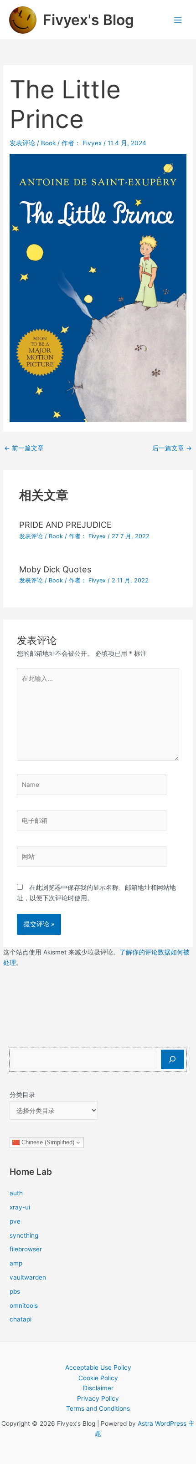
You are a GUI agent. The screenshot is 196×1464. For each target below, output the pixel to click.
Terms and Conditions (98, 1408)
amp (16, 1263)
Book (48, 143)
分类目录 (22, 1094)
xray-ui (20, 1207)
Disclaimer (98, 1388)
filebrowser (26, 1249)
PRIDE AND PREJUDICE (65, 525)
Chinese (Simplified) (47, 1142)
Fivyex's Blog (88, 20)
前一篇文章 (24, 448)
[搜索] (172, 1059)
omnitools (24, 1305)
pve (15, 1221)
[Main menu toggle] (178, 19)
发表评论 (22, 143)
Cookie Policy (98, 1378)
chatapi (20, 1319)
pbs (15, 1291)
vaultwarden (28, 1277)
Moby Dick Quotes (55, 569)
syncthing (24, 1235)
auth (16, 1193)
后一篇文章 (172, 448)
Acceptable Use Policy (98, 1367)
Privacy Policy (98, 1398)
